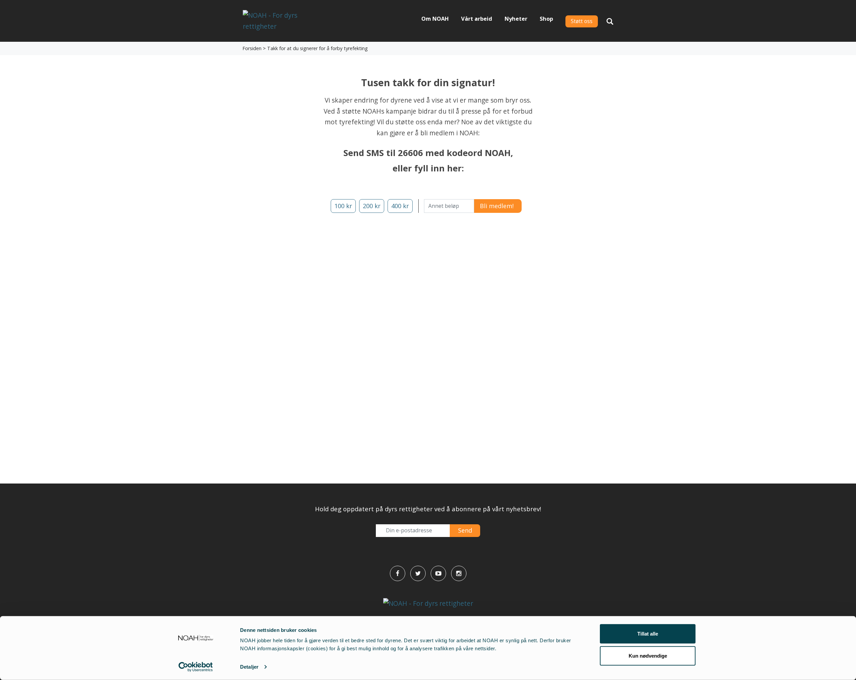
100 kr (343, 206)
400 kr (400, 206)
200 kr (372, 206)
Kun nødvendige (648, 655)
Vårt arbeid (476, 18)
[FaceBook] (397, 573)
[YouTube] (438, 573)
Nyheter (516, 18)
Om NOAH (435, 18)
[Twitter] (418, 573)
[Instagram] (458, 573)
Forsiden (251, 48)
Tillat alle (647, 634)
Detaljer (249, 667)
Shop (546, 18)
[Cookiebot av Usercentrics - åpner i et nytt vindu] (196, 667)
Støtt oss (582, 21)
